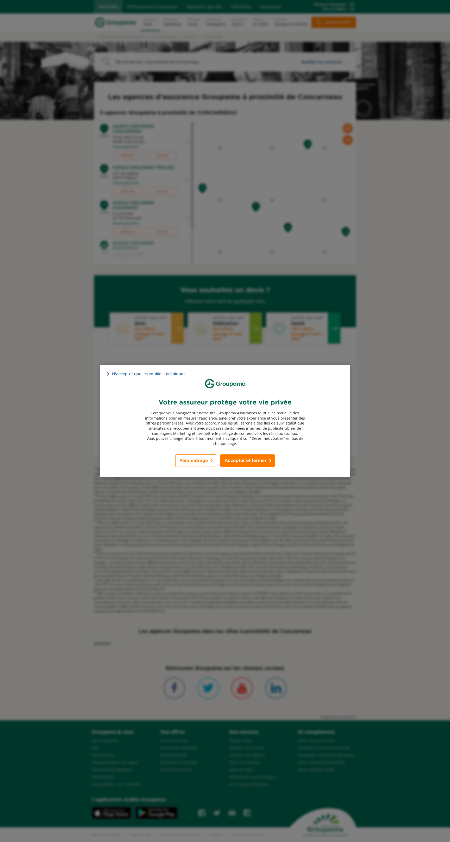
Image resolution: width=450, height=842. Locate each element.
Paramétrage (193, 460)
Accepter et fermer (245, 460)
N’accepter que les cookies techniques (148, 373)
